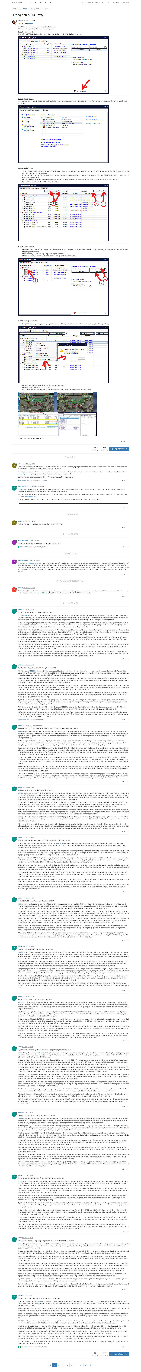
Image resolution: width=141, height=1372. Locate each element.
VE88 (20, 731)
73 (86, 1365)
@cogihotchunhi (38, 725)
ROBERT (20, 588)
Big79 (20, 1002)
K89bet (58, 843)
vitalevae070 (22, 486)
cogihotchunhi (22, 540)
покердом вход (30, 496)
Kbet (25, 615)
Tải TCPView (45, 387)
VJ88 (20, 904)
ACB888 (32, 671)
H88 (38, 1053)
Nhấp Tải (30, 23)
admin (20, 20)
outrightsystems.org (25, 474)
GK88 (20, 1118)
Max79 (20, 952)
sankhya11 (21, 521)
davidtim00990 (23, 560)
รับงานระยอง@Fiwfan (41, 593)
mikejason (21, 464)
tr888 (20, 609)
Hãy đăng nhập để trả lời (118, 449)
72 (81, 1365)
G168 (20, 793)
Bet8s (20, 1181)
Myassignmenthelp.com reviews (29, 563)
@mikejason (41, 486)
